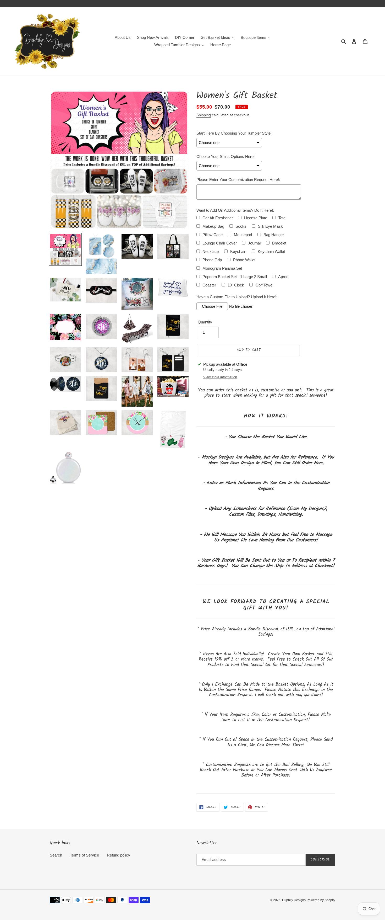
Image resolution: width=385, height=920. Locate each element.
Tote (281, 218)
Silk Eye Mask (270, 226)
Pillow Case (212, 234)
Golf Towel (264, 285)
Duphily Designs (294, 900)
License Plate (255, 218)
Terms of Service (84, 855)
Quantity (205, 322)
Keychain (238, 251)
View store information (220, 377)
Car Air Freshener (217, 218)
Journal (254, 243)
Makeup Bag (213, 226)
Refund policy (118, 855)
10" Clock (236, 285)
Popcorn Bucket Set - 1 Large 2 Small (234, 276)
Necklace (210, 251)
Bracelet (279, 243)
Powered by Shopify (321, 900)
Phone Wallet (244, 260)
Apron (283, 276)
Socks (240, 226)
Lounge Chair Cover (219, 243)
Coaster (209, 285)
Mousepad (243, 234)
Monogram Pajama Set (222, 268)
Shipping (203, 115)
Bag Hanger (273, 234)
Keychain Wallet (271, 251)
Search (56, 855)
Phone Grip (212, 260)
